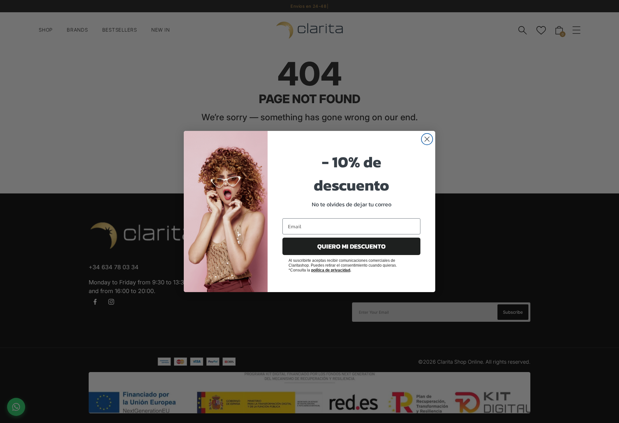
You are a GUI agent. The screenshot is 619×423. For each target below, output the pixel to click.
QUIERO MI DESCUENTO (351, 246)
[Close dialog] (427, 139)
